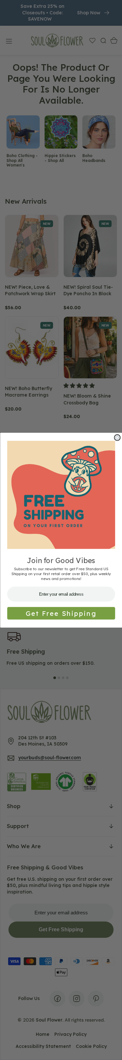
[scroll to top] (111, 1049)
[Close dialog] (117, 437)
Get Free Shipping (60, 613)
